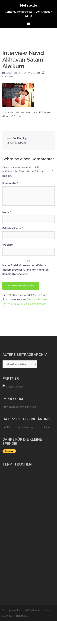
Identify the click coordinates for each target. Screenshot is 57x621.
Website (7, 244)
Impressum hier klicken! (22, 406)
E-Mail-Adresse (12, 228)
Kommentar (10, 183)
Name (6, 212)
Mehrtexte (28, 5)
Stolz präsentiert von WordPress (21, 610)
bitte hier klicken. (43, 427)
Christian (7, 76)
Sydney (6, 615)
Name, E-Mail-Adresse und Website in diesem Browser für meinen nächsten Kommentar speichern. (25, 270)
